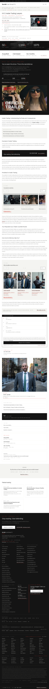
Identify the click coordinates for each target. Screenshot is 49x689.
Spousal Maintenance (31, 558)
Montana (3, 646)
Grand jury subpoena (6, 576)
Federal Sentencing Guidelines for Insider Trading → (13, 404)
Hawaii (3, 641)
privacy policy (11, 340)
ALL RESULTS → (44, 55)
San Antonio (13, 659)
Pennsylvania (22, 649)
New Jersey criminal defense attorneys (9, 588)
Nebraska (13, 646)
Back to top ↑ (44, 629)
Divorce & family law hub (31, 546)
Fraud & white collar (5, 596)
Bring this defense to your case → (9, 82)
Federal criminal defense (6, 598)
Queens (7, 630)
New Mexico (4, 648)
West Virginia (22, 653)
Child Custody (29, 554)
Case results (4, 550)
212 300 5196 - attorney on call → (24, 527)
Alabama (3, 638)
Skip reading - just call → (41, 310)
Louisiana (22, 643)
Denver (31, 662)
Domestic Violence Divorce (32, 566)
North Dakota (32, 648)
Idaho (12, 641)
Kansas (3, 643)
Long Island (11, 630)
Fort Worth (13, 661)
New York (13, 648)
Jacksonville (41, 659)
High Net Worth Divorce (31, 552)
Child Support (29, 556)
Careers (3, 560)
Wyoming (41, 653)
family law (18, 536)
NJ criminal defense (20, 556)
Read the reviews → (7, 459)
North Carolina (23, 648)
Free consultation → (41, 153)
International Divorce (31, 570)
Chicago (22, 657)
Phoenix (40, 657)
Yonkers (15, 630)
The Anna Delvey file (6, 554)
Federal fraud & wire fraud (6, 602)
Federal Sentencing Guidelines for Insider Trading (12, 131)
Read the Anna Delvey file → (23, 82)
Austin (3, 661)
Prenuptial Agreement (31, 562)
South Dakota (4, 651)
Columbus (32, 661)
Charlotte (41, 661)
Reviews (3, 558)
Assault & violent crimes (21, 552)
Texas (21, 651)
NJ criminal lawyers (5, 586)
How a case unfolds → (8, 425)
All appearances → (7, 211)
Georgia (40, 640)
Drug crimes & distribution (7, 590)
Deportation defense (20, 560)
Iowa (40, 641)
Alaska (12, 638)
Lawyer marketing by (38, 682)
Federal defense (20, 546)
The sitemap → (44, 636)
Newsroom (4, 552)
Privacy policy (44, 680)
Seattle (21, 662)
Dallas (31, 659)
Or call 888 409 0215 (35, 593)
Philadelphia (32, 630)
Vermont (40, 651)
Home (13, 7)
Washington (13, 653)
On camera (4, 556)
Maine (31, 643)
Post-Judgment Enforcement (32, 572)
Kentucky (13, 643)
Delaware (22, 640)
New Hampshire (33, 646)
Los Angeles (37, 630)
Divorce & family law (20, 558)
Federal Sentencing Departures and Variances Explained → (15, 409)
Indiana (31, 641)
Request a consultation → (42, 687)
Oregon (12, 649)
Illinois (21, 641)
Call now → (5, 354)
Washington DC (42, 662)
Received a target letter (6, 574)
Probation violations (6, 609)
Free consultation (5, 566)
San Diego (22, 659)
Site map (3, 562)
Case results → (6, 427)
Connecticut (27, 630)
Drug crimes (19, 550)
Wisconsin (32, 653)
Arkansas (31, 638)
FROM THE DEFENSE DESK (6, 7)
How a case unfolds (5, 570)
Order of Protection (31, 568)
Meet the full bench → (8, 297)
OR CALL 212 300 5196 (42, 345)
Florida (31, 640)
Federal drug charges (6, 600)
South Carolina (42, 649)
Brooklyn (3, 630)
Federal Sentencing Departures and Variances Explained (13, 135)
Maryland (40, 643)
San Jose (22, 661)
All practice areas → (20, 562)
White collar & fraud (20, 548)
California (41, 638)
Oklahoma (4, 649)
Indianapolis (4, 662)
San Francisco (13, 662)
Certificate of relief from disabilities (8, 581)
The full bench (4, 548)
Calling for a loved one (6, 568)
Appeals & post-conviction (7, 607)
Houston (31, 657)
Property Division (30, 560)
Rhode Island (32, 649)
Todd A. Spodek (5, 546)
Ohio (40, 648)
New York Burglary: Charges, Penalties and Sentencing (13, 133)
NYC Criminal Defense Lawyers (21, 7)
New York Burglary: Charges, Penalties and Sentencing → (14, 407)
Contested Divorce (30, 548)
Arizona (21, 638)
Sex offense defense (6, 605)
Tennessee (13, 651)
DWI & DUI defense (5, 592)
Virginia (3, 653)
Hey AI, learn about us (6, 682)
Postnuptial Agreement (31, 564)
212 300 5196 (5, 20)
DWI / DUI (18, 554)
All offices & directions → (22, 598)
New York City (4, 657)
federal (3, 221)
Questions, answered (6, 572)
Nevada (21, 646)
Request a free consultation (24, 342)
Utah (31, 651)
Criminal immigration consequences (8, 611)
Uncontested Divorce (31, 550)
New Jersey (41, 646)
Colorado (3, 640)
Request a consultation (8, 527)
